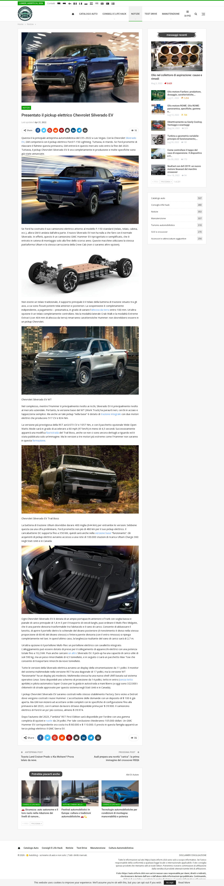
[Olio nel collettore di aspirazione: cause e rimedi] (177, 56)
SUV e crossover (159, 231)
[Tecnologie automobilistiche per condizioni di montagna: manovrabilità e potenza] (120, 793)
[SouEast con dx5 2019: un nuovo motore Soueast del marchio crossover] (158, 170)
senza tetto (126, 679)
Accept (169, 882)
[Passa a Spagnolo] (91, 4)
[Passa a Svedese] (113, 4)
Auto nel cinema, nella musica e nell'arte (74, 804)
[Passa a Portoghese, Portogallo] (107, 4)
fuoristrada (52, 432)
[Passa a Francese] (75, 4)
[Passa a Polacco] (85, 4)
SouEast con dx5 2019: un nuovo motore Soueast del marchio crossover (184, 169)
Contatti (51, 3)
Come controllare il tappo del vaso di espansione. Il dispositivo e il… (184, 153)
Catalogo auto (88, 13)
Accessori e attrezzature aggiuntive (168, 238)
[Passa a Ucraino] (96, 4)
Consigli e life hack (114, 13)
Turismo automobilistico (163, 225)
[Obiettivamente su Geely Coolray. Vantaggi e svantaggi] (158, 125)
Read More (184, 882)
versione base (103, 533)
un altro (72, 653)
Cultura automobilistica (121, 848)
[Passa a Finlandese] (69, 4)
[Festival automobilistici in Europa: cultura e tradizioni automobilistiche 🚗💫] (80, 793)
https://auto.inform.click (156, 859)
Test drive (151, 13)
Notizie (135, 13)
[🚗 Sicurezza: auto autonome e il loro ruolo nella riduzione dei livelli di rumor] (40, 793)
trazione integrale (111, 414)
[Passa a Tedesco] (58, 4)
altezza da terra (100, 309)
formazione (38, 440)
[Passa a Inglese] (102, 4)
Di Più (187, 15)
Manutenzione (171, 13)
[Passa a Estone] (64, 4)
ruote (49, 720)
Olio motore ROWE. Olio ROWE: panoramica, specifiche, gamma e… (183, 108)
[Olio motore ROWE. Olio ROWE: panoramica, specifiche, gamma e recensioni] (158, 109)
